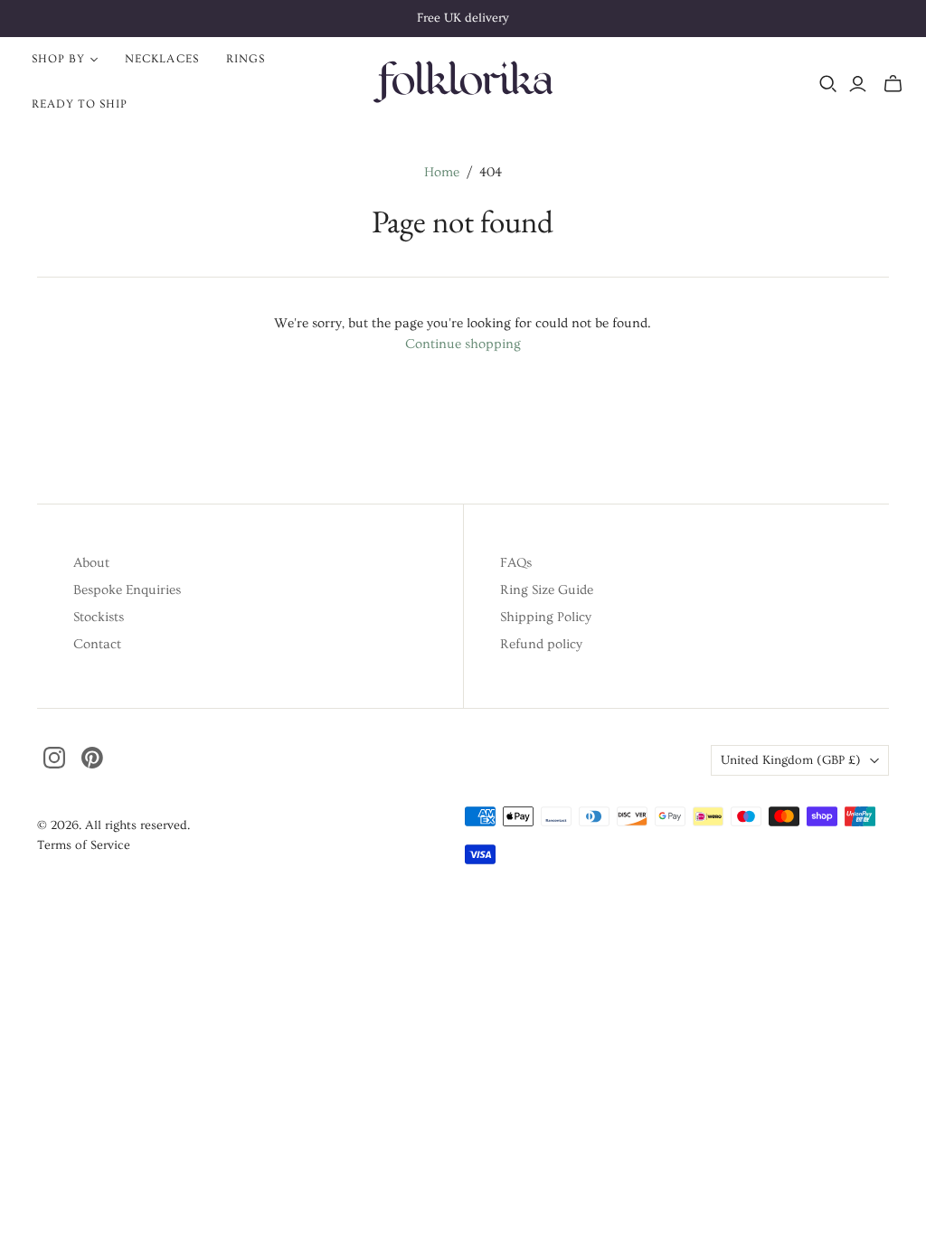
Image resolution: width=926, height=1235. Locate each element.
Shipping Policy (545, 617)
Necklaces (161, 58)
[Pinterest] (92, 757)
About (91, 562)
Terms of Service (83, 845)
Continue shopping (463, 344)
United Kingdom (791, 760)
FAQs (516, 562)
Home (441, 172)
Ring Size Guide (546, 590)
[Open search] (828, 84)
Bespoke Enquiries (127, 590)
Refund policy (541, 644)
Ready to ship (80, 104)
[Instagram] (54, 757)
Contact (97, 644)
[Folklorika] (463, 81)
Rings (245, 58)
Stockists (98, 617)
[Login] (857, 84)
